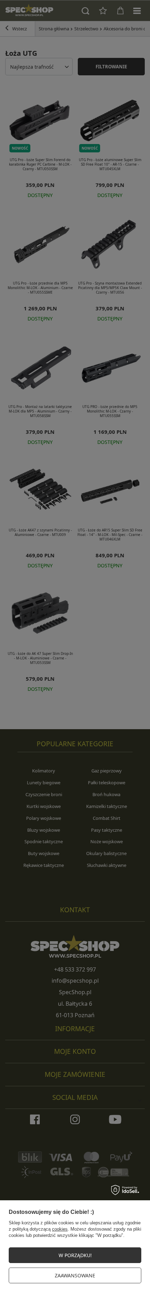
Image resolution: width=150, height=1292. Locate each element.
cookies (60, 1229)
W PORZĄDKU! (75, 1255)
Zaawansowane (75, 1275)
